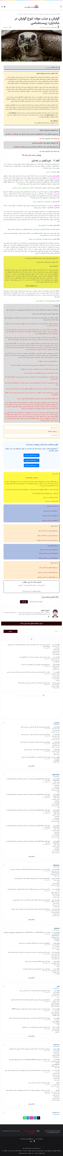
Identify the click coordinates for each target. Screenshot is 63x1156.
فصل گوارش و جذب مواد (51, 501)
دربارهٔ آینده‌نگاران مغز (17, 1151)
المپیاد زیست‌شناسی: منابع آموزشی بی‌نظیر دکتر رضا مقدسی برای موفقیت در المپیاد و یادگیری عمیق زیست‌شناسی (28, 1091)
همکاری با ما (4, 1151)
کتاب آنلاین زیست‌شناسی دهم (49, 597)
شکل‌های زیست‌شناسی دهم (50, 511)
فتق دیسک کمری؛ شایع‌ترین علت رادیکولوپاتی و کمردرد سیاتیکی (36, 757)
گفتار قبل (53, 428)
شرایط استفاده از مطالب (40, 1153)
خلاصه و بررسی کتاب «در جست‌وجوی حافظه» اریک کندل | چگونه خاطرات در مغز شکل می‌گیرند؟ (29, 889)
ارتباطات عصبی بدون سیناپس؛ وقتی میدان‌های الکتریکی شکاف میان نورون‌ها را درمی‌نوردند (30, 869)
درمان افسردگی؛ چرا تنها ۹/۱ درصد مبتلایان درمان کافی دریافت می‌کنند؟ (34, 683)
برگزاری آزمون (41, 1151)
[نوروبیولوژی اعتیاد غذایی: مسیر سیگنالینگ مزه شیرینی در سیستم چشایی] (55, 946)
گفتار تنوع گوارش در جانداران (50, 497)
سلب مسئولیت (31, 1153)
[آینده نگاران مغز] (31, 6)
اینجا (20, 147)
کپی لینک (24, 602)
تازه (31, 639)
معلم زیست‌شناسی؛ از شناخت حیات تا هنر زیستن (39, 1083)
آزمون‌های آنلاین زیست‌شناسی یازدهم (48, 553)
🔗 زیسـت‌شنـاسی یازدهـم (31, 460)
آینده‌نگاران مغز (55, 14)
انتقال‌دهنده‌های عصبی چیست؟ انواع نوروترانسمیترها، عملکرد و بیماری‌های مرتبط (32, 878)
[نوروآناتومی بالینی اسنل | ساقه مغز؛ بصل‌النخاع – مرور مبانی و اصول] (55, 744)
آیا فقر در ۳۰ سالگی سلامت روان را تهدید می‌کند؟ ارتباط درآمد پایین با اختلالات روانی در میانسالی (28, 672)
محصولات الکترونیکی (56, 1151)
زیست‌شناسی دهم (47, 14)
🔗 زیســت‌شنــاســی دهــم (31, 455)
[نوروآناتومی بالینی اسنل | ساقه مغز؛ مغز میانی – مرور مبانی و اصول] (55, 729)
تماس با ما (10, 1151)
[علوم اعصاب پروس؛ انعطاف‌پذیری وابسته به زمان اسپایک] (55, 964)
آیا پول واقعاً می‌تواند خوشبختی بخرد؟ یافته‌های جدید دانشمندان (35, 664)
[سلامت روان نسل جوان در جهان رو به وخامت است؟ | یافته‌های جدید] (55, 659)
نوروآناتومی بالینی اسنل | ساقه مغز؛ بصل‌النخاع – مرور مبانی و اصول (35, 742)
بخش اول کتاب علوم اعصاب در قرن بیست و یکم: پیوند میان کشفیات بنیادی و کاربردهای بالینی (29, 952)
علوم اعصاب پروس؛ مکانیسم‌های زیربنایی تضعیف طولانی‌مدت (36, 969)
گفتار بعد (53, 435)
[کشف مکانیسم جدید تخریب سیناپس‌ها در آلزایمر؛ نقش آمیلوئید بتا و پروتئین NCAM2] (55, 1012)
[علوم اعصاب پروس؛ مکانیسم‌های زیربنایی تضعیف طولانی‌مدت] (55, 971)
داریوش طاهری (45, 610)
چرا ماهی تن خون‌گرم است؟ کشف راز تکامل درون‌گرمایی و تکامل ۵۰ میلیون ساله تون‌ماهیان (29, 1049)
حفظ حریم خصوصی (22, 1153)
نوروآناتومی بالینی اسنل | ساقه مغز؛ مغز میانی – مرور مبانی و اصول (35, 727)
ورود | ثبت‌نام (35, 1151)
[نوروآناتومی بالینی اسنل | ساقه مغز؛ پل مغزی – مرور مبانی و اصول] (55, 737)
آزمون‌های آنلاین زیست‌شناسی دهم (48, 550)
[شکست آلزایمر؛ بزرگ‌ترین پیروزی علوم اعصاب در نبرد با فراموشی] (55, 1030)
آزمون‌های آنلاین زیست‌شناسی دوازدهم (47, 558)
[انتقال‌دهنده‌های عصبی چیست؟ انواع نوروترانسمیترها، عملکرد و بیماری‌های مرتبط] (55, 882)
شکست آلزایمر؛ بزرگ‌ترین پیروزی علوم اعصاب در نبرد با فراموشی (36, 1027)
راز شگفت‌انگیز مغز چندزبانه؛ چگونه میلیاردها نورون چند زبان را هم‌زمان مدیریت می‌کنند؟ (30, 909)
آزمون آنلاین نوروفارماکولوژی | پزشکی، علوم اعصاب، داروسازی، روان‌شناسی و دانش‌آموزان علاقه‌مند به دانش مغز (28, 779)
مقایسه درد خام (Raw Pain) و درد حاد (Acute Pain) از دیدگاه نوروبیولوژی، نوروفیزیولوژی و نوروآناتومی (27, 932)
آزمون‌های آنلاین (48, 1151)
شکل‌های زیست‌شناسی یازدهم (50, 516)
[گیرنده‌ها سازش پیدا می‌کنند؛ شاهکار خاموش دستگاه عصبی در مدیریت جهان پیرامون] (55, 903)
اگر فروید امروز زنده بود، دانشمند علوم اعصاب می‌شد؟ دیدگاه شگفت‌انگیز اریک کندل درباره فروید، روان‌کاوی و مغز (28, 645)
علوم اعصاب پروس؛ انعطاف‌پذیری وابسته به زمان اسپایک (37, 961)
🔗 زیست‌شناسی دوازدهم (31, 465)
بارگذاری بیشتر (31, 766)
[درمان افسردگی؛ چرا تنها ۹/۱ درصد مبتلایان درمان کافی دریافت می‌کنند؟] (55, 685)
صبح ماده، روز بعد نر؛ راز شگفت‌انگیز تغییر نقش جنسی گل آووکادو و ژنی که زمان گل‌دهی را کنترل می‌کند (27, 1070)
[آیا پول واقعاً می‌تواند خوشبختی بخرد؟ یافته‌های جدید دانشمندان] (55, 667)
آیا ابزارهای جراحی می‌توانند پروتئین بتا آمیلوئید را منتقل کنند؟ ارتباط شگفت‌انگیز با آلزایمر (30, 1000)
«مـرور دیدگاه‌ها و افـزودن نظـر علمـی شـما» (31, 623)
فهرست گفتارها (51, 431)
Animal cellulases (30, 286)
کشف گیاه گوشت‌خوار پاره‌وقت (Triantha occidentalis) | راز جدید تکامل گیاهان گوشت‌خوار (29, 1059)
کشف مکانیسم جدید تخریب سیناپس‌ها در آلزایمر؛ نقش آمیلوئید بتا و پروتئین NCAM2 (31, 1009)
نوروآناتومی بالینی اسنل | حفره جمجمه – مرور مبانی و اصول (37, 749)
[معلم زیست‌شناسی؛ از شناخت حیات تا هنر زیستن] (55, 1085)
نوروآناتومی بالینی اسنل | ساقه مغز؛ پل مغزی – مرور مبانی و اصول (35, 734)
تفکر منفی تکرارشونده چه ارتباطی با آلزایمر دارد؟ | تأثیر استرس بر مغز (35, 990)
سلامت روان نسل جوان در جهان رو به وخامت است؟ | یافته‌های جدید (34, 657)
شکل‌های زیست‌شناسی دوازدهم (49, 520)
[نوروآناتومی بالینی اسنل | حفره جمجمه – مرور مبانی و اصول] (55, 752)
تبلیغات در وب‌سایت (27, 1151)
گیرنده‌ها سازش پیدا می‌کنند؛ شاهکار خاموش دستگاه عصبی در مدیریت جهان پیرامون (31, 900)
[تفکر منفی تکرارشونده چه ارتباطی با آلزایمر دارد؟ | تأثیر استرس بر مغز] (55, 994)
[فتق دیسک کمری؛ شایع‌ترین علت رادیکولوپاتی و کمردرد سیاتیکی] (55, 759)
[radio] (36, 588)
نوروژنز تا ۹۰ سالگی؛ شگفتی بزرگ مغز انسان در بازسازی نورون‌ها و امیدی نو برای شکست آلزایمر (29, 1018)
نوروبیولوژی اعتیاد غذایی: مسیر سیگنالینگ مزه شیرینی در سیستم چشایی (34, 943)
